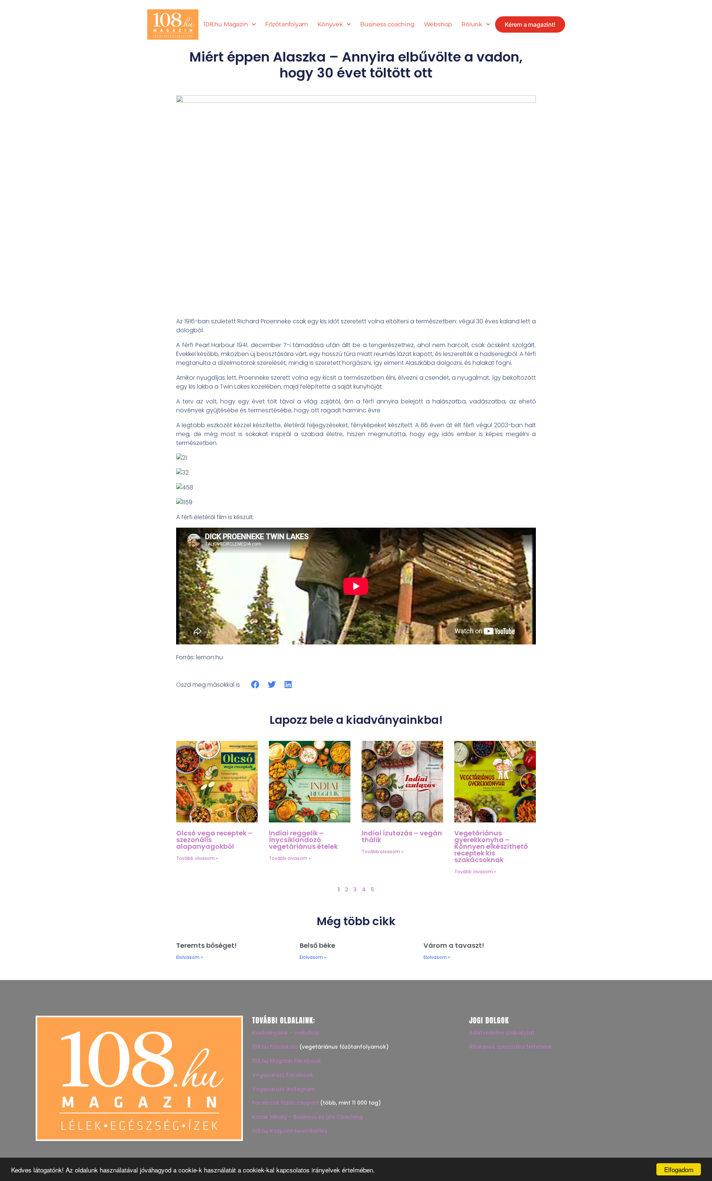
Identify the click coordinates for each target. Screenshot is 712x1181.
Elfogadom (678, 1169)
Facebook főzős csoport (285, 1102)
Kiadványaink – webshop (286, 1032)
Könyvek (330, 24)
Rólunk (471, 24)
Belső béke (317, 945)
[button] (255, 684)
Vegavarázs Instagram (283, 1089)
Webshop (438, 24)
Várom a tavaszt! (453, 945)
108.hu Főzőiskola (275, 1046)
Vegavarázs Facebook (282, 1075)
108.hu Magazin (225, 24)
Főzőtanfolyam (286, 24)
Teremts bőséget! (206, 945)
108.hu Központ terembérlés (289, 1131)
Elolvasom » (189, 957)
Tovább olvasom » (197, 858)
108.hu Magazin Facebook (286, 1061)
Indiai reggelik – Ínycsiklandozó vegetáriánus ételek (303, 839)
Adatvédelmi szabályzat (502, 1032)
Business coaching (387, 24)
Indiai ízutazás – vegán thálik (402, 836)
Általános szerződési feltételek (510, 1046)
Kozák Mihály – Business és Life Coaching (307, 1117)
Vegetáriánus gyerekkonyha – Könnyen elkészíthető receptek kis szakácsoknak (491, 846)
